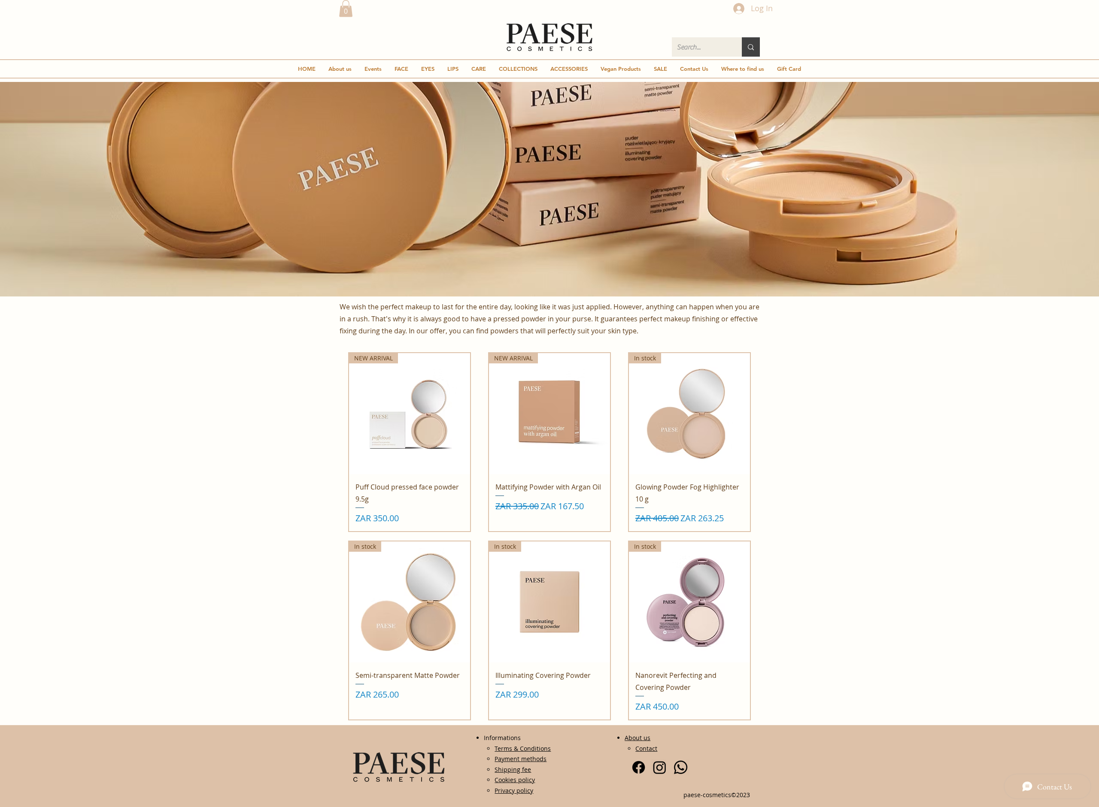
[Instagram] (659, 767)
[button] (346, 8)
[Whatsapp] (680, 767)
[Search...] (751, 47)
